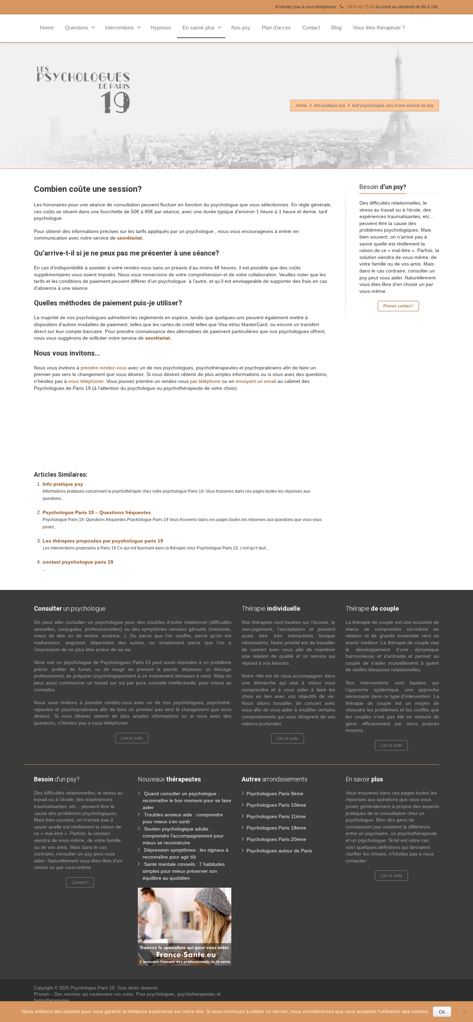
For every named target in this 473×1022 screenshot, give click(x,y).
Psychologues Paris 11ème (276, 816)
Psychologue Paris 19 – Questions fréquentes (97, 512)
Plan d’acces (276, 27)
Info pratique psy (63, 484)
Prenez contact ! (398, 306)
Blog (336, 27)
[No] (464, 1011)
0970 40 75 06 (360, 7)
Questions (76, 27)
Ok (442, 1011)
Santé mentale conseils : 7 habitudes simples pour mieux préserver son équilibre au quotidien (184, 871)
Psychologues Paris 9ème (275, 793)
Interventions (119, 27)
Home (47, 27)
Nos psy (240, 27)
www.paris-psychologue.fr (220, 410)
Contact (311, 27)
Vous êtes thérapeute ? (379, 27)
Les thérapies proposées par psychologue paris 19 (103, 541)
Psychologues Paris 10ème (276, 805)
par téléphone (205, 381)
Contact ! (80, 882)
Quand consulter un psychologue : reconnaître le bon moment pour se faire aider (187, 800)
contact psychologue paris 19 (78, 562)
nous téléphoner (86, 381)
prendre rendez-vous (104, 367)
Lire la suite (132, 738)
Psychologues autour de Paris (279, 850)
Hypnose (161, 27)
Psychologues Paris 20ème (276, 839)
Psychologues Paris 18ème (276, 828)
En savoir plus (198, 27)
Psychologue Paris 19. (93, 987)
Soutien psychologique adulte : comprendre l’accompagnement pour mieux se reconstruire (183, 835)
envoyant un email (256, 381)
